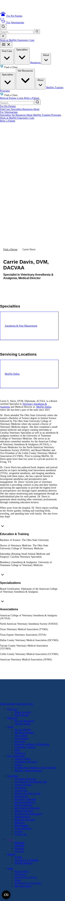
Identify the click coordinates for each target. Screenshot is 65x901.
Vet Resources (25, 70)
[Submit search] (37, 31)
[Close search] (3, 36)
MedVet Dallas (43, 407)
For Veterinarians (9, 112)
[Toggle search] (3, 26)
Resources (35, 62)
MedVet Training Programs (47, 115)
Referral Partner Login (12, 98)
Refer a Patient (31, 98)
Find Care (7, 51)
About (46, 55)
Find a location (7, 703)
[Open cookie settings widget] (6, 894)
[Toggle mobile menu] (6, 45)
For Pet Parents (8, 106)
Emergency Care (25, 40)
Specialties (22, 49)
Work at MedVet (8, 40)
